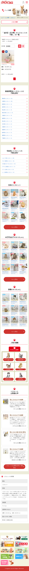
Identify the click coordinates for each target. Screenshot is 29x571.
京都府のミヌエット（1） (7, 126)
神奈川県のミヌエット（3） (7, 112)
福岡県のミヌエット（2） (7, 118)
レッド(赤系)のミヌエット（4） (8, 172)
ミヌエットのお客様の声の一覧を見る (14, 466)
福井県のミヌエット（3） (7, 107)
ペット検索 (7, 17)
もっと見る (14, 227)
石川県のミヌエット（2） (7, 124)
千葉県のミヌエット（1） (7, 138)
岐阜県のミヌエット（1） (7, 132)
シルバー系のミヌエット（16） (8, 158)
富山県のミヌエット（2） (7, 121)
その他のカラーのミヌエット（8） (9, 163)
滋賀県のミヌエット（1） (7, 129)
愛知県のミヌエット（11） (7, 98)
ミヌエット (12, 17)
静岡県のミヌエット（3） (7, 104)
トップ (2, 17)
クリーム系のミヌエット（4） (8, 169)
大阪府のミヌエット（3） (7, 115)
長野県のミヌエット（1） (7, 135)
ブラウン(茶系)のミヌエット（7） (9, 166)
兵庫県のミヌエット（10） (7, 101)
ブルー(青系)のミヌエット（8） (8, 161)
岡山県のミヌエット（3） (7, 109)
